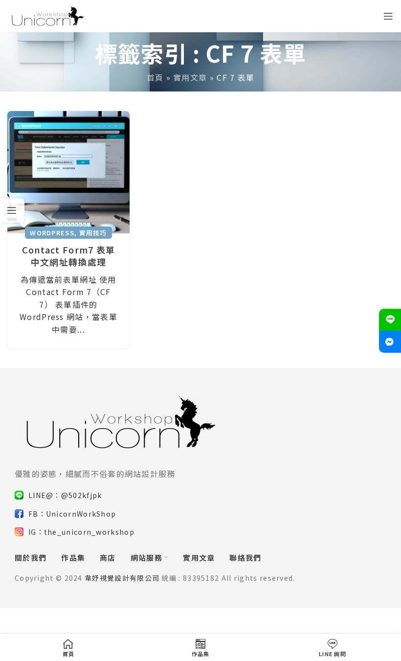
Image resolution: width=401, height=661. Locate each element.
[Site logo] (47, 15)
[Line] (390, 320)
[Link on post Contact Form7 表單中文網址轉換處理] (68, 172)
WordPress (52, 232)
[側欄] (12, 210)
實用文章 (190, 77)
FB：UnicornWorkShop (72, 514)
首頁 (155, 77)
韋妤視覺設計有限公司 (122, 578)
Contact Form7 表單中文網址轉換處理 (68, 255)
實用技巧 (93, 232)
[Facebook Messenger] (390, 342)
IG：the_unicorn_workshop (81, 532)
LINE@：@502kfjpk (65, 495)
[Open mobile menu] (389, 16)
